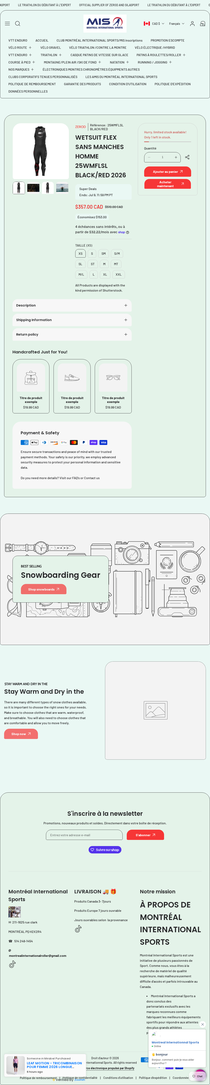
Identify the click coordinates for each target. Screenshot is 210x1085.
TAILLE (83, 245)
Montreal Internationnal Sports (92, 1062)
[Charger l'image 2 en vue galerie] (33, 188)
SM (104, 253)
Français (174, 23)
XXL (119, 274)
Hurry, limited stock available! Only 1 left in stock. (165, 134)
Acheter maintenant (165, 184)
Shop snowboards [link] (41, 589)
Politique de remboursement (38, 1078)
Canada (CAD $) (27, 1063)
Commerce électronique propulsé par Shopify (105, 1068)
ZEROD (80, 127)
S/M (117, 253)
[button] (20, 47)
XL (105, 274)
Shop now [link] (18, 734)
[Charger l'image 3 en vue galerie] (48, 188)
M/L (81, 274)
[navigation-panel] (7, 23)
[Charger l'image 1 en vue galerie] (19, 188)
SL (80, 264)
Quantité (150, 148)
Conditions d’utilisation (118, 1077)
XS (80, 253)
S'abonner (143, 835)
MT (116, 264)
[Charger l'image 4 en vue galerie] (62, 188)
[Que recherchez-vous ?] (18, 23)
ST (93, 264)
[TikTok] (12, 964)
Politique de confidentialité (80, 1077)
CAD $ (156, 23)
